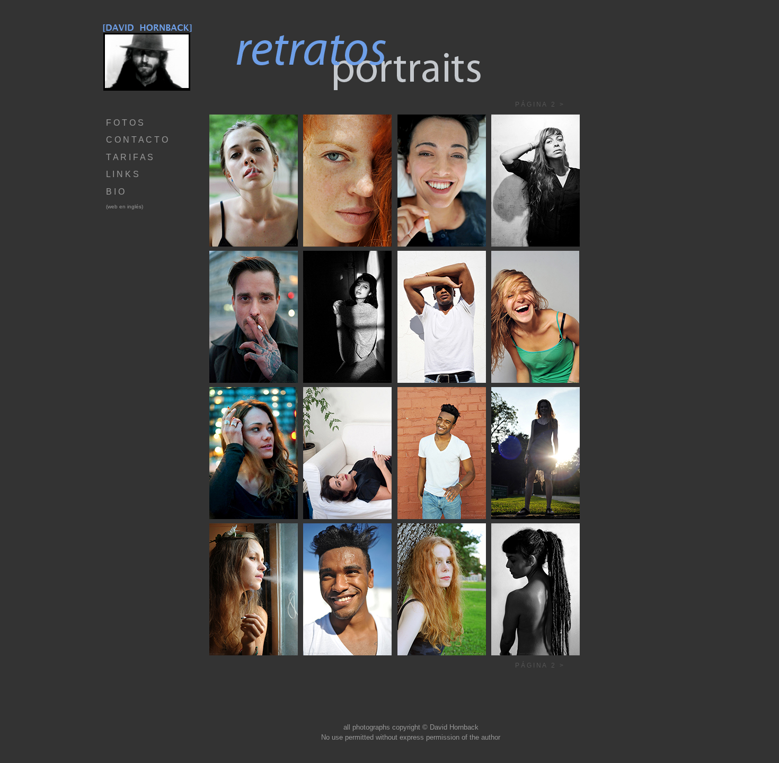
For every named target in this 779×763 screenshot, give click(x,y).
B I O (115, 191)
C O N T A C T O (137, 139)
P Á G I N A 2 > (527, 104)
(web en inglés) (124, 206)
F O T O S (125, 122)
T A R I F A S (129, 157)
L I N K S (122, 174)
